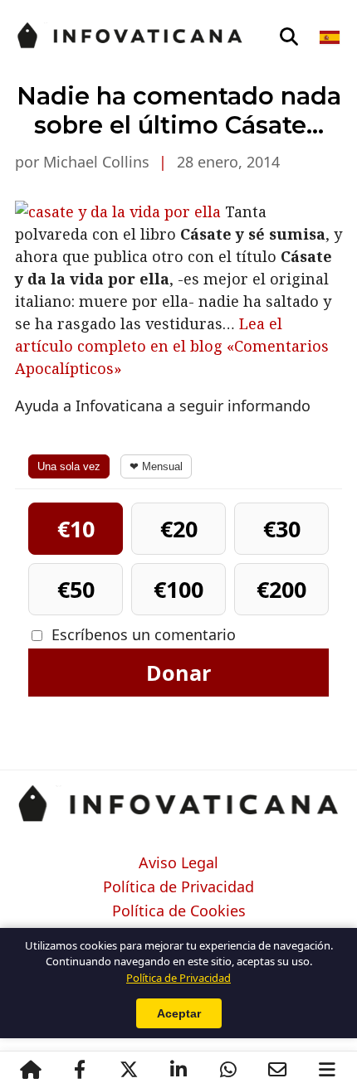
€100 (178, 589)
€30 (282, 528)
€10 (76, 528)
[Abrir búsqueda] (289, 37)
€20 (179, 528)
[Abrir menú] (327, 1069)
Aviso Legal (178, 863)
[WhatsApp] (228, 1069)
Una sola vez (68, 466)
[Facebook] (80, 1069)
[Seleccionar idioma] (331, 37)
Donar (178, 672)
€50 (76, 589)
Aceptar (179, 1013)
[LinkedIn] (178, 1069)
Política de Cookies (179, 911)
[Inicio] (31, 1069)
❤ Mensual (156, 466)
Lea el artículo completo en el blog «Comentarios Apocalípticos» (172, 345)
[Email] (277, 1069)
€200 (281, 589)
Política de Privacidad (178, 887)
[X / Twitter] (129, 1069)
